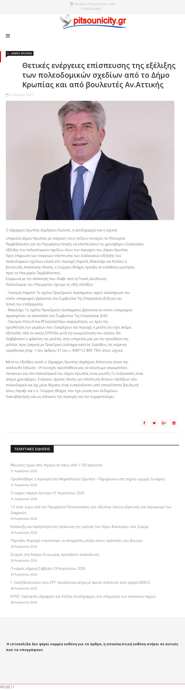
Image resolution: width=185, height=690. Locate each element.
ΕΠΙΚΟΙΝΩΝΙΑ (91, 8)
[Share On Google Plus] (164, 423)
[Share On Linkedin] (174, 423)
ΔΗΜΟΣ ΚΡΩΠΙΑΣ (21, 53)
